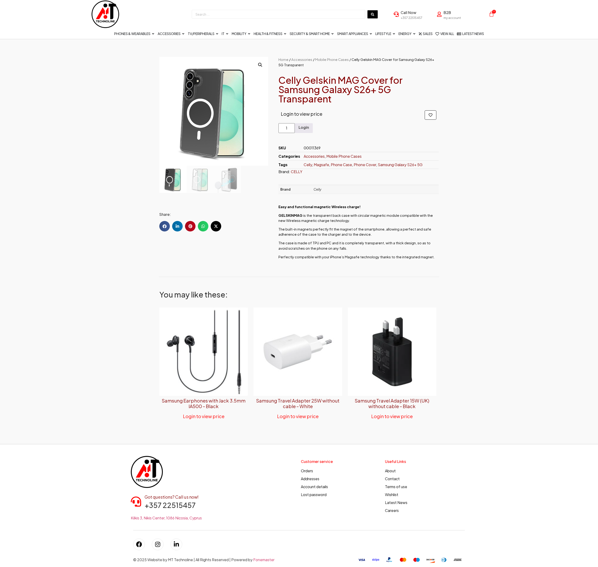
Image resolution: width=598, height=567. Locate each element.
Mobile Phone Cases (332, 59)
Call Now (408, 12)
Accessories (301, 59)
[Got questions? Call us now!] (136, 502)
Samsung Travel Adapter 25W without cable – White (297, 403)
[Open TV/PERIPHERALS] (217, 33)
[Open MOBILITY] (249, 33)
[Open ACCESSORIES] (183, 33)
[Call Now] (396, 14)
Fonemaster (263, 559)
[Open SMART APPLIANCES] (371, 33)
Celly (308, 164)
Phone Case (341, 164)
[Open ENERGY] (414, 33)
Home (283, 59)
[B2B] (439, 14)
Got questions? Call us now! (172, 497)
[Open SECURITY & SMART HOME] (332, 33)
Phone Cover (365, 164)
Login (304, 127)
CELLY (296, 171)
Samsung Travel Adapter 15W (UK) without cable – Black (392, 403)
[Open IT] (227, 33)
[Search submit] (372, 14)
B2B (447, 12)
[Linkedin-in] (176, 544)
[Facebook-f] (139, 544)
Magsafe (321, 164)
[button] (260, 65)
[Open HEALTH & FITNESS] (285, 33)
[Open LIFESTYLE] (394, 33)
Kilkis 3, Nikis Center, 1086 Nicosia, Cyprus (166, 517)
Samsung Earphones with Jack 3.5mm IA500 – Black (204, 403)
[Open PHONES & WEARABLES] (153, 33)
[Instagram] (158, 544)
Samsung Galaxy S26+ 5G (400, 164)
